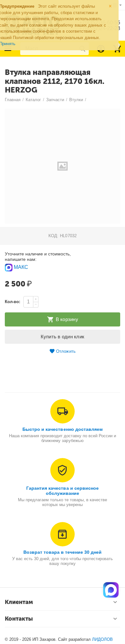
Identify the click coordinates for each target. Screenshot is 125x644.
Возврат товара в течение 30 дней (62, 552)
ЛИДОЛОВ (102, 639)
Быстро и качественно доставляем (62, 429)
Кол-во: (12, 301)
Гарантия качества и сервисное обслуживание (62, 491)
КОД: (53, 235)
